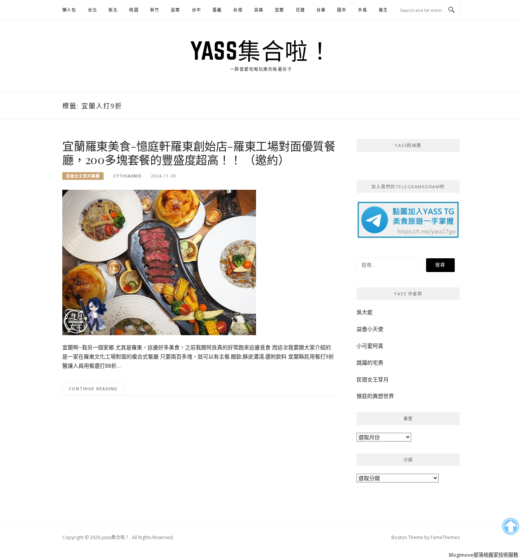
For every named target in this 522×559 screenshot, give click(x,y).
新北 (113, 10)
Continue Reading (93, 388)
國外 (341, 10)
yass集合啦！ (261, 50)
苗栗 (175, 10)
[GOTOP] (510, 526)
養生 (383, 10)
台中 (196, 10)
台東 (321, 10)
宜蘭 (279, 10)
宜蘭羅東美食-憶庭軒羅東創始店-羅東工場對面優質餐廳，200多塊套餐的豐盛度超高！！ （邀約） (199, 152)
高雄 (258, 10)
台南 (237, 10)
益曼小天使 (370, 328)
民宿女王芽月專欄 (83, 176)
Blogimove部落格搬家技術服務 (483, 554)
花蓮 (300, 10)
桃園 (133, 10)
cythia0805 (127, 176)
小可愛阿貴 (370, 345)
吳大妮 (365, 312)
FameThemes (445, 537)
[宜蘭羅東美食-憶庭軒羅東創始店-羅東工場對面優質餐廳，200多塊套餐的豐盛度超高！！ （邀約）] (159, 262)
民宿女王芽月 (373, 379)
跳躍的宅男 (370, 362)
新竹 (154, 10)
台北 (92, 10)
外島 (362, 10)
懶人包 (69, 10)
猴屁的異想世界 (375, 395)
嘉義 (217, 10)
